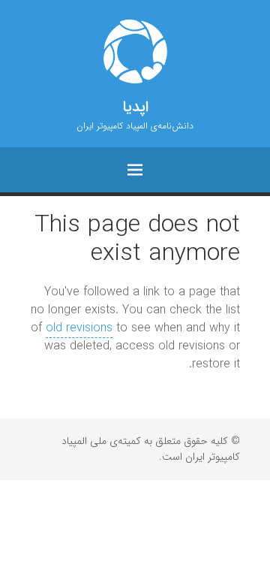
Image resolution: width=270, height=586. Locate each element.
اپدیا (135, 107)
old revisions (79, 328)
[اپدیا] (135, 51)
